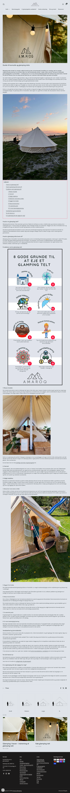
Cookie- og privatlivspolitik (26, 765)
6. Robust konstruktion (13, 203)
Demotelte (39, 779)
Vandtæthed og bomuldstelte (13, 211)
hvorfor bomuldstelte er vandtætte (39, 651)
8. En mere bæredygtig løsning (16, 208)
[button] (3, 4)
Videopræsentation (41, 771)
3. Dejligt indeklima (13, 196)
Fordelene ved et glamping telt (13, 189)
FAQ (38, 782)
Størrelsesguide (41, 769)
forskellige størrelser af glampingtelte (24, 462)
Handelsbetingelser (24, 763)
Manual (21, 779)
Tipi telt (38, 777)
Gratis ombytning (24, 778)
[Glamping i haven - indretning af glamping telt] (18, 729)
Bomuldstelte (40, 775)
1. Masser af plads (12, 191)
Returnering (23, 767)
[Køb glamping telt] (51, 729)
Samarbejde (23, 772)
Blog (38, 781)
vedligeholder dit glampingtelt (23, 661)
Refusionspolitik (24, 770)
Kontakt (21, 761)
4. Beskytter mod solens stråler (16, 198)
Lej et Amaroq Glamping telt (43, 763)
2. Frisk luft (11, 194)
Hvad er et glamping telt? (12, 184)
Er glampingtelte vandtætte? (41, 767)
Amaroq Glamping (17, 791)
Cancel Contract (24, 783)
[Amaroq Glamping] (35, 4)
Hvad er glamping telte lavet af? (14, 187)
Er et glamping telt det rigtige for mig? (15, 215)
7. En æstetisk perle (13, 206)
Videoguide (22, 781)
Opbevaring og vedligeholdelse (41, 760)
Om (20, 759)
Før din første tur (10, 213)
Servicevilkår (23, 769)
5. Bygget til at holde (13, 201)
